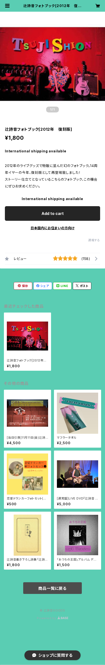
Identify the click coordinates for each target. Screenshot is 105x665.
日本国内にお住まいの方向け (52, 228)
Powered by (47, 618)
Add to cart (53, 213)
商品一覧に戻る (52, 588)
